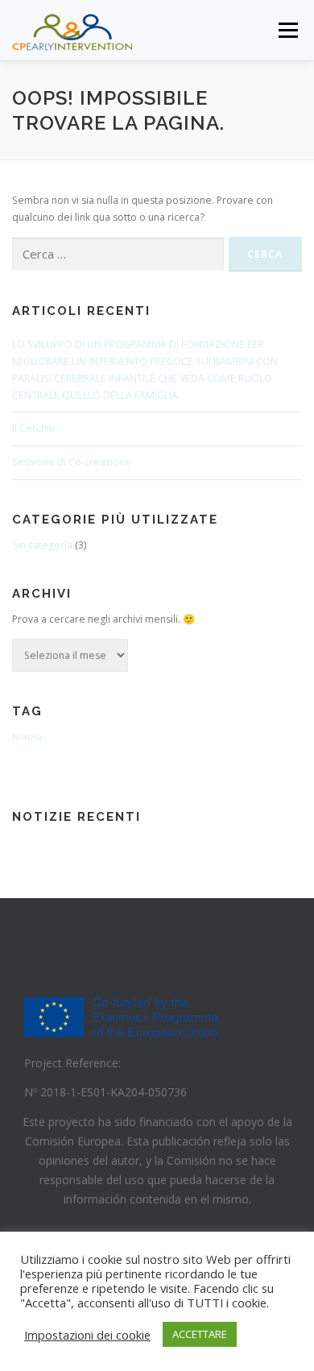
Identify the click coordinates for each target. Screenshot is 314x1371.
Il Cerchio (34, 428)
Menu (287, 30)
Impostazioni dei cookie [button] (87, 1335)
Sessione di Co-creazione (71, 462)
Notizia (27, 737)
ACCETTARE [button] (199, 1334)
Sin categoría (42, 545)
